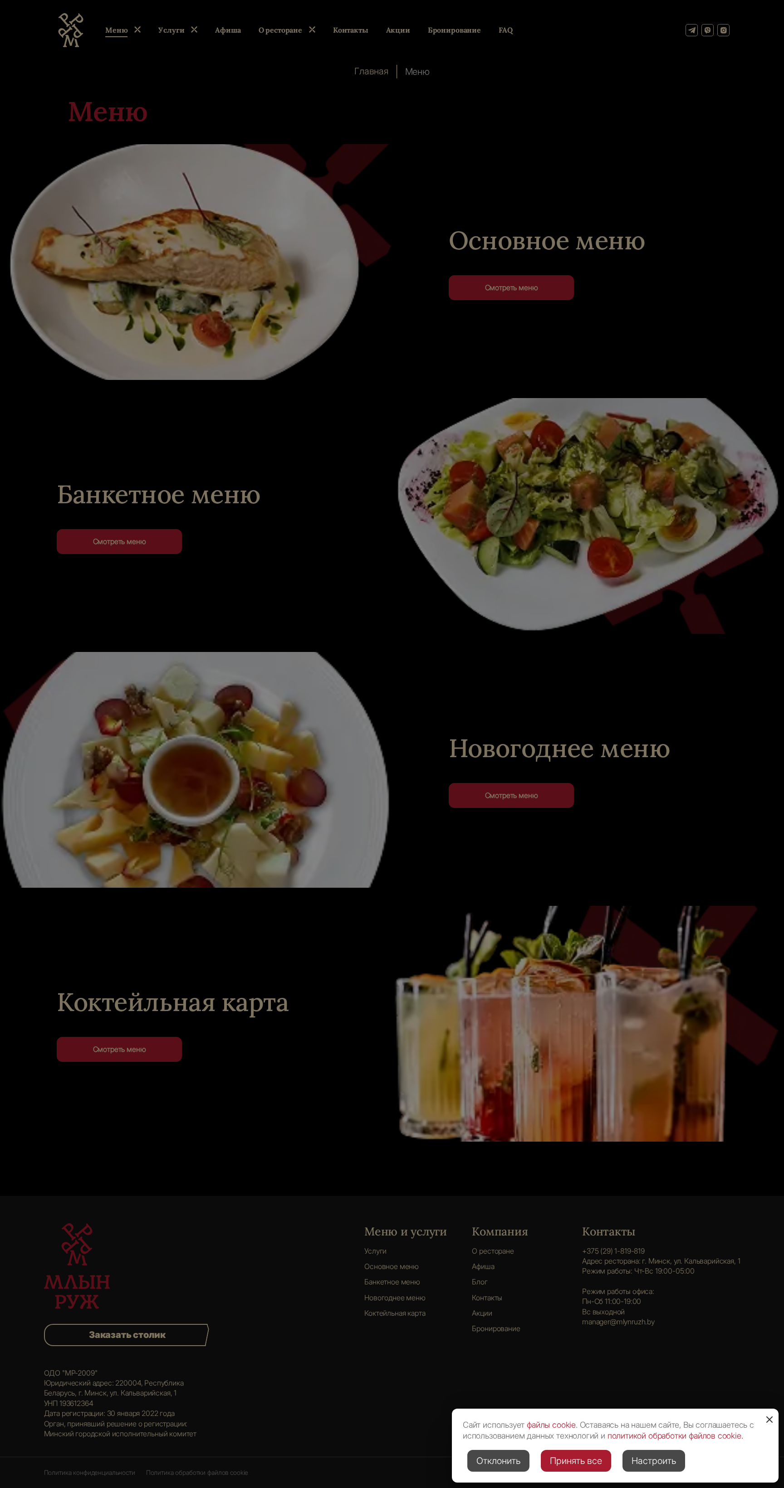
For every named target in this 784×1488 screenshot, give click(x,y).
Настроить (654, 1460)
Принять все (576, 1460)
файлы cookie (551, 1425)
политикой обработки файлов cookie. (675, 1435)
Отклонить (498, 1460)
